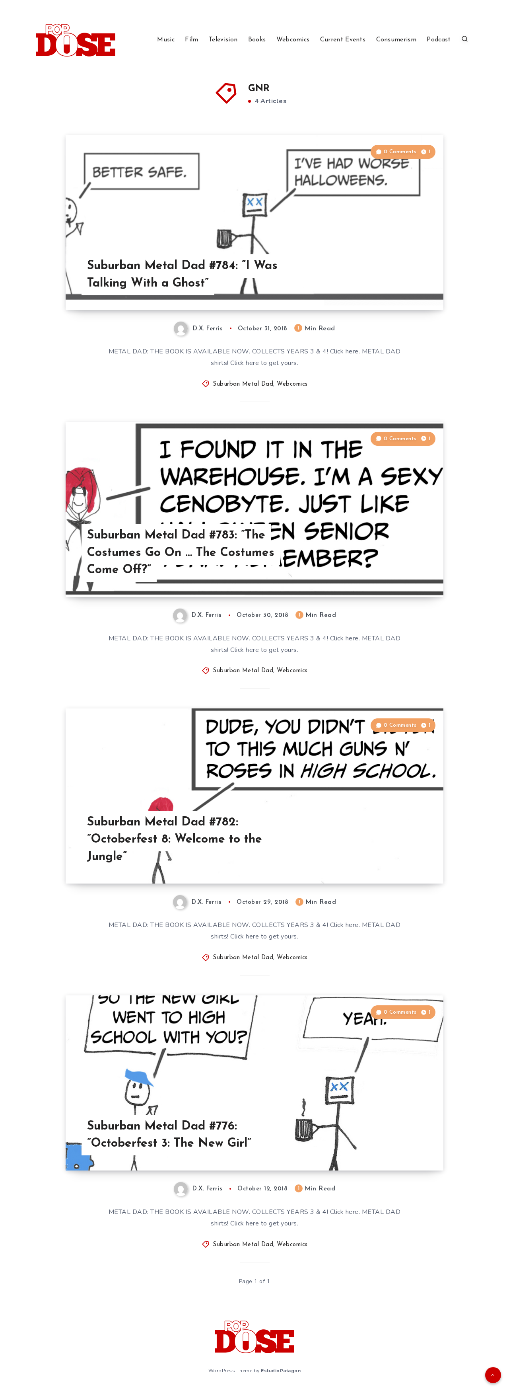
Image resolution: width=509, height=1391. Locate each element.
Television (223, 40)
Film (191, 40)
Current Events (342, 40)
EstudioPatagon (281, 1371)
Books (257, 40)
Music (166, 40)
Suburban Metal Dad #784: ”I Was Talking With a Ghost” (182, 275)
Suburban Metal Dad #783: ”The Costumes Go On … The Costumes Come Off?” (180, 552)
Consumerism (396, 40)
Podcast (439, 40)
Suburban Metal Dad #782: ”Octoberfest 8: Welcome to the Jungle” (174, 839)
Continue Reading (406, 286)
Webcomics (293, 40)
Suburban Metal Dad (243, 384)
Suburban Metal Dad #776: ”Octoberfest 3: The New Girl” (169, 1135)
